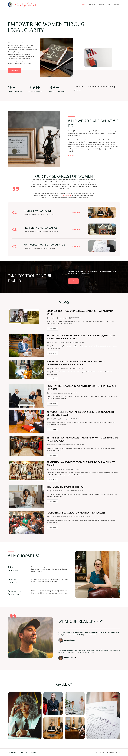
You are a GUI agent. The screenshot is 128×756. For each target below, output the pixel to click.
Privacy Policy (13, 752)
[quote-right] (15, 188)
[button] (76, 212)
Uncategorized (75, 317)
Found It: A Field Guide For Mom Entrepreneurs (76, 512)
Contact (116, 5)
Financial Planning (77, 368)
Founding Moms (78, 490)
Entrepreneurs (80, 444)
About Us (91, 5)
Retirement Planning (78, 342)
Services (101, 5)
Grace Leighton (63, 318)
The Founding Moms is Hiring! (65, 486)
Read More (52, 328)
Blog (108, 5)
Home (83, 5)
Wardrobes (76, 469)
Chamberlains (66, 195)
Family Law (76, 392)
